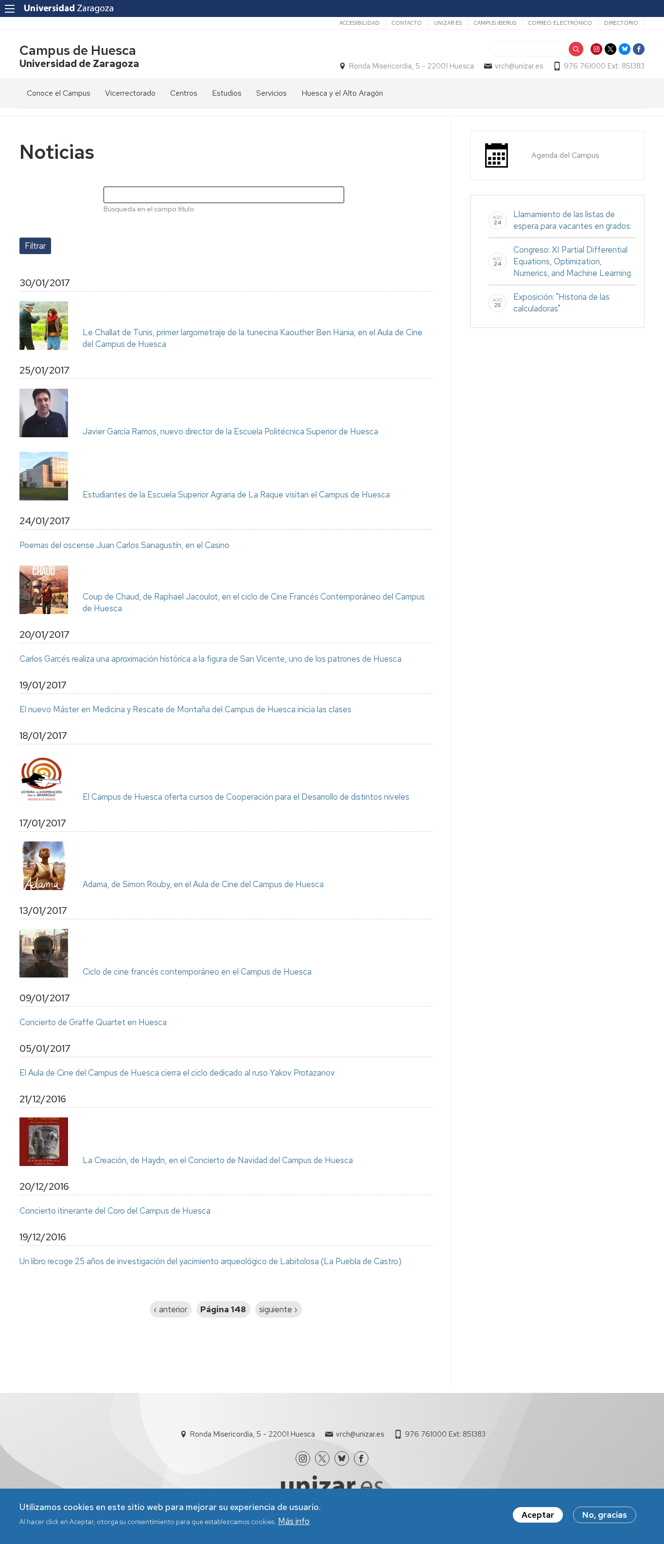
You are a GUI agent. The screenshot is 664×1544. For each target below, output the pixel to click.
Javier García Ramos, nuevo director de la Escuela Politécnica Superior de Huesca (230, 431)
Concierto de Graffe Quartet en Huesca (93, 1022)
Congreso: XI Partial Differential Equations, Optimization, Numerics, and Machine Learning (572, 261)
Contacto (407, 22)
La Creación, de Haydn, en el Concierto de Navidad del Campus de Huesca (218, 1160)
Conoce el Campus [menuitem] (58, 93)
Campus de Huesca (77, 50)
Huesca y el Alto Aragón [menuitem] (342, 93)
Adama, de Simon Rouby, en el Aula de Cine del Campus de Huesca (203, 884)
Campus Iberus (495, 22)
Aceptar (538, 1515)
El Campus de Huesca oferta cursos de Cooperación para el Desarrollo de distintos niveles (246, 796)
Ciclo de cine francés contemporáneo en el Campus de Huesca (197, 971)
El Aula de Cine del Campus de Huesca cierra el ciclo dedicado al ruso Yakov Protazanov (177, 1072)
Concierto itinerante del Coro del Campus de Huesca (114, 1210)
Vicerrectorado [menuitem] (130, 93)
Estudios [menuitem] (227, 93)
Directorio (621, 22)
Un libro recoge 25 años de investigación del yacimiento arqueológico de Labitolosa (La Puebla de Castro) (210, 1261)
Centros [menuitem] (183, 93)
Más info (294, 1521)
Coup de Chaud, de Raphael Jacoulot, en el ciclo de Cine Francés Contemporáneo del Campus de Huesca (254, 602)
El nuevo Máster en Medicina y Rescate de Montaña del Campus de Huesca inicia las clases (185, 709)
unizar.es (448, 22)
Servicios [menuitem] (271, 93)
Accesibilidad (359, 22)
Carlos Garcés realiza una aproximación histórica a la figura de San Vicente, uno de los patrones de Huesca (210, 658)
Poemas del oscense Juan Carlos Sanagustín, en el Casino (124, 545)
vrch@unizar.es (519, 66)
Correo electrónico (560, 22)
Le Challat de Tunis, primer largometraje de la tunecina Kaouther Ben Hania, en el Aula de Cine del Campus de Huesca (252, 338)
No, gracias (604, 1515)
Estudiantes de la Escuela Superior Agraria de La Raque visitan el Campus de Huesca (236, 494)
